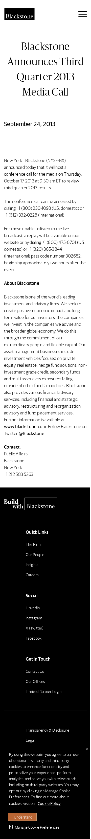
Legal (30, 740)
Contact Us (35, 671)
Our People (35, 554)
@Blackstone (31, 433)
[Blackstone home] (45, 504)
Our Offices (35, 681)
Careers (32, 574)
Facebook (34, 638)
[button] (34, 827)
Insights (32, 564)
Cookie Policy (49, 803)
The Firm (33, 544)
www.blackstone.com (25, 426)
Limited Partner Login (44, 691)
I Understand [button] (22, 817)
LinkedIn (33, 607)
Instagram (34, 617)
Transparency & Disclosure (47, 730)
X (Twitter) (35, 628)
